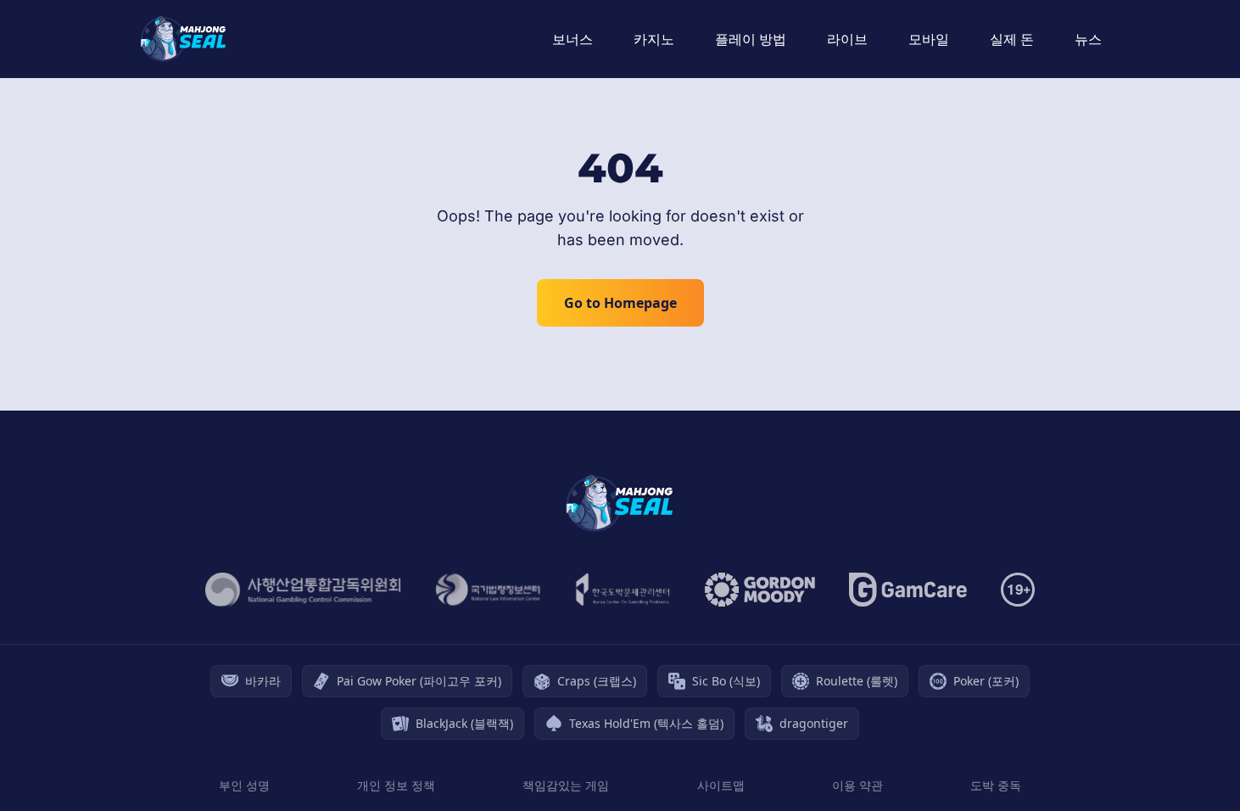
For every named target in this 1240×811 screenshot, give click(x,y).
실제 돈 (1012, 39)
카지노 (654, 39)
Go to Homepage (620, 303)
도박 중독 (995, 785)
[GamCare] (908, 590)
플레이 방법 (750, 39)
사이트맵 (721, 785)
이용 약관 (857, 785)
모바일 (928, 39)
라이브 (847, 39)
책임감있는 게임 (565, 785)
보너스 (572, 39)
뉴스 (1088, 39)
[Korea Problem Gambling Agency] (623, 590)
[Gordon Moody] (760, 590)
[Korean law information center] (488, 590)
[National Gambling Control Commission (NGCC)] (303, 590)
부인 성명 (244, 785)
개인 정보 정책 (396, 785)
